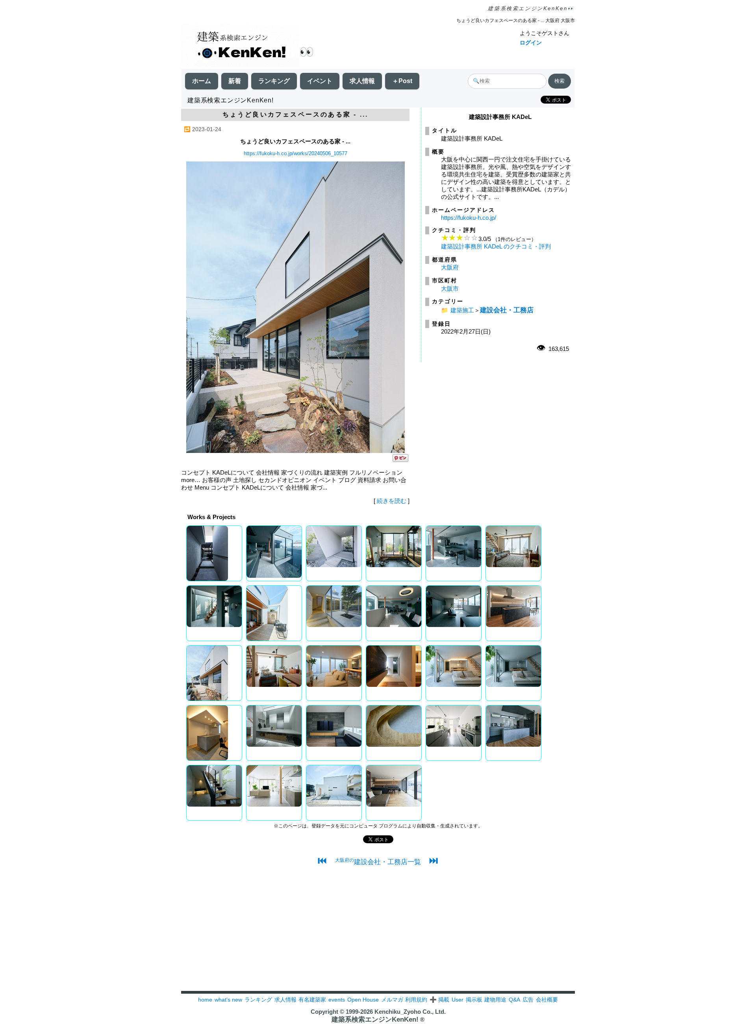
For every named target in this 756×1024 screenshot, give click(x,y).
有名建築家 (312, 999)
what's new (228, 999)
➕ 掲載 (439, 999)
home (205, 999)
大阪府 (450, 267)
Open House (363, 999)
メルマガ (392, 999)
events (336, 999)
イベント (319, 81)
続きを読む (391, 500)
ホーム (201, 81)
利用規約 (416, 999)
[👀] (240, 46)
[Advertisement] (378, 936)
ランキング (274, 81)
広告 (528, 999)
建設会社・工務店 (507, 310)
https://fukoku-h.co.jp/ (468, 217)
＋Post (402, 81)
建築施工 (462, 310)
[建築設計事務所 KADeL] (295, 450)
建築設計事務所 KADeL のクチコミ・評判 (496, 246)
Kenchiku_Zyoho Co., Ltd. (410, 1011)
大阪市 (450, 288)
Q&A (514, 999)
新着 (234, 81)
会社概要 (547, 999)
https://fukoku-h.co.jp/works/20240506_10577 (295, 153)
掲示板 (474, 999)
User (457, 999)
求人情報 (362, 81)
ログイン (531, 42)
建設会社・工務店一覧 (378, 861)
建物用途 (495, 999)
